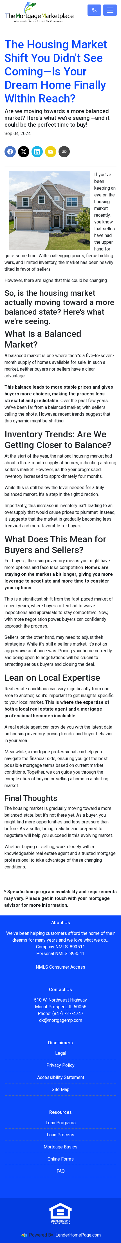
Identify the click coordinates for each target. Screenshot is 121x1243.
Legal (60, 1053)
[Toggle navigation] (110, 10)
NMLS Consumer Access (60, 967)
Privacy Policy (60, 1065)
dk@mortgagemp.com (60, 1020)
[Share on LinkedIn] (37, 151)
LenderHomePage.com (78, 1235)
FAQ (61, 1171)
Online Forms (61, 1159)
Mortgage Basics (60, 1147)
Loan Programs (61, 1122)
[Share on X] (23, 151)
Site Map (61, 1089)
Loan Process (60, 1134)
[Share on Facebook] (10, 151)
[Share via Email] (50, 151)
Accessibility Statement (60, 1077)
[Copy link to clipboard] (64, 151)
